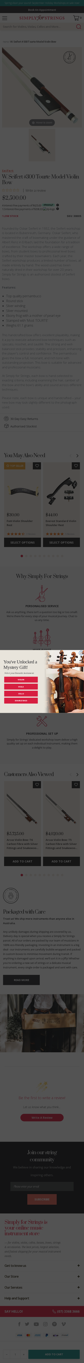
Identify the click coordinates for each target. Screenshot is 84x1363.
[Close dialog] (81, 653)
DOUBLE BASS (21, 700)
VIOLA (21, 686)
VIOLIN (21, 679)
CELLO (21, 693)
